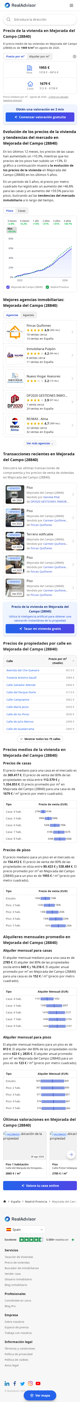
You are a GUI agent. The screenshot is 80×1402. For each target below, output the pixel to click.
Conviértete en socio (18, 1300)
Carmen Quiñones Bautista (60, 520)
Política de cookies (16, 1360)
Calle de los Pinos (17, 714)
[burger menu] (71, 5)
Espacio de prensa (17, 1327)
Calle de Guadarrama (20, 729)
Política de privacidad (19, 1354)
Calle (9, 661)
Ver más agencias (40, 443)
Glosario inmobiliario (18, 1279)
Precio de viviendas (17, 1262)
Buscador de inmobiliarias (22, 1268)
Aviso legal (12, 1365)
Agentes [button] (28, 315)
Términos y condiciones (20, 1348)
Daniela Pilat (51, 497)
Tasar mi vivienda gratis (42, 629)
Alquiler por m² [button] (39, 56)
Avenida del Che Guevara (22, 670)
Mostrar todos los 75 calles (42, 739)
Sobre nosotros (14, 1322)
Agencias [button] (12, 315)
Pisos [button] (9, 211)
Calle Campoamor (18, 699)
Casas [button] (21, 211)
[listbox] (40, 1154)
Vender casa (13, 1273)
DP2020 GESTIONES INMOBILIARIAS (54, 501)
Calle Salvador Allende (21, 685)
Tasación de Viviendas (19, 1257)
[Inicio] (4, 1201)
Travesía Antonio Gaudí (21, 677)
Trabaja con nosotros (18, 1333)
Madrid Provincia (36, 1201)
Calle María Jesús (17, 707)
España (15, 1201)
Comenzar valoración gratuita (42, 117)
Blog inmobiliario (16, 1285)
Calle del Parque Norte (21, 692)
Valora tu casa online (42, 1186)
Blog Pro (10, 1306)
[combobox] (40, 19)
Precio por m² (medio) (58, 661)
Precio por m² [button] (15, 56)
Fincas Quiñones (41, 525)
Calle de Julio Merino (19, 721)
